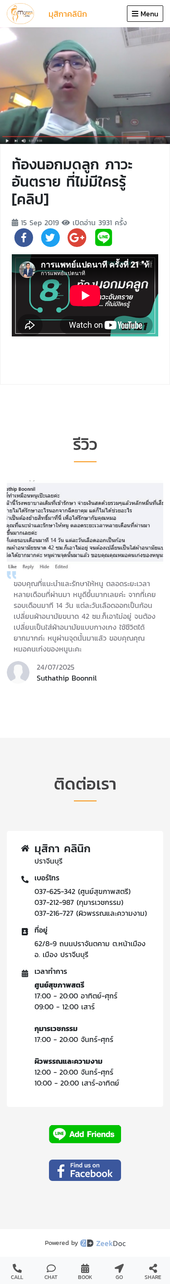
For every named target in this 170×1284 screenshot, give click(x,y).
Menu (149, 13)
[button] (51, 695)
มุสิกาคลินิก (68, 14)
